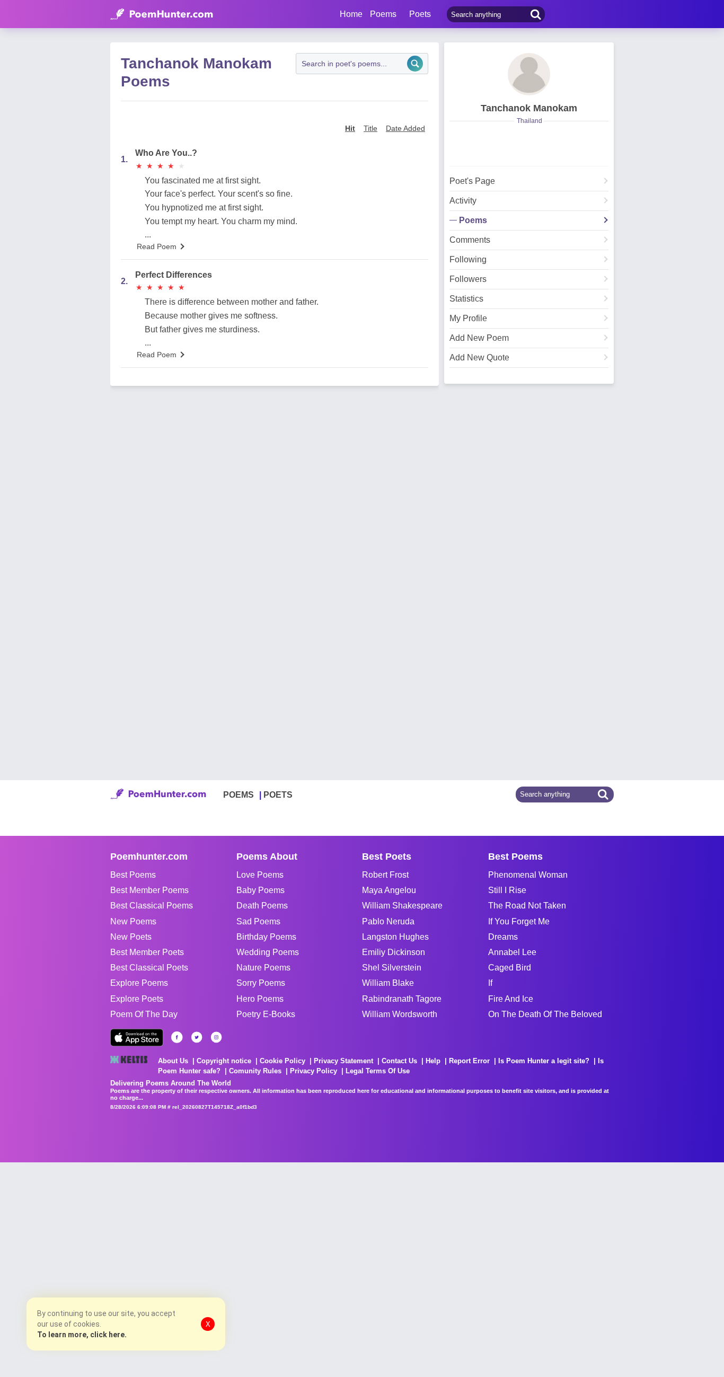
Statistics (466, 299)
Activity (462, 201)
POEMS (238, 794)
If (490, 982)
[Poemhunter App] (136, 1037)
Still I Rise (507, 890)
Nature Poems (263, 967)
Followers (468, 279)
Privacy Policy (313, 1071)
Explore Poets (136, 998)
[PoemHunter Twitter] (196, 1037)
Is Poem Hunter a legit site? (543, 1061)
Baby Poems (260, 890)
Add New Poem (479, 338)
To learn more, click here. (82, 1334)
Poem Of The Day (144, 1014)
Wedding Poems (267, 952)
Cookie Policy (282, 1061)
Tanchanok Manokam (529, 108)
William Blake (388, 982)
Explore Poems (139, 982)
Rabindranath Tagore (402, 998)
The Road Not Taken (527, 905)
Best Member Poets (147, 952)
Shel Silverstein (391, 967)
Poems (473, 220)
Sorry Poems (260, 982)
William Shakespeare (402, 905)
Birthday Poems (266, 936)
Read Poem (156, 246)
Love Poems (260, 874)
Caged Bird (509, 967)
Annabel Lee (512, 952)
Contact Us (399, 1061)
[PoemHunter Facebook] (177, 1037)
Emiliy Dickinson (393, 952)
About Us (173, 1061)
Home (351, 14)
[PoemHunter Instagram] (216, 1037)
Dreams (503, 936)
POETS (278, 794)
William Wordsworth (399, 1014)
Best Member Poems (149, 890)
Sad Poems (258, 921)
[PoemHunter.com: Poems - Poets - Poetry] (161, 14)
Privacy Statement (343, 1061)
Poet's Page (472, 181)
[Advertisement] (159, 1268)
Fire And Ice (510, 998)
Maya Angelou (389, 890)
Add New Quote (479, 358)
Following (468, 259)
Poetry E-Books (265, 1014)
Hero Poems (260, 998)
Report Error (469, 1061)
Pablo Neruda (388, 921)
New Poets (131, 936)
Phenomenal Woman (528, 874)
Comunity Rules (255, 1071)
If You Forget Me (519, 921)
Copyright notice (224, 1061)
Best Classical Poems (151, 905)
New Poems (133, 921)
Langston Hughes (395, 936)
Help (433, 1061)
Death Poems (262, 905)
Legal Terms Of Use (378, 1071)
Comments (469, 240)
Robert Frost (385, 874)
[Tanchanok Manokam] (528, 74)
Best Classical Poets (149, 967)
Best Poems (133, 874)
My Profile (468, 318)
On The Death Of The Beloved (545, 1014)
